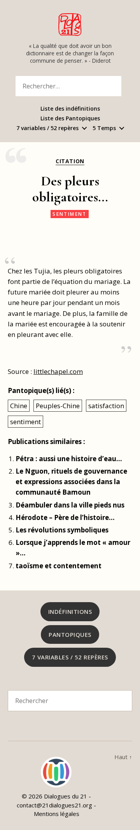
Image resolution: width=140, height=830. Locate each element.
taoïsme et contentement (59, 565)
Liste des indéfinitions (70, 109)
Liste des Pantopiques (70, 118)
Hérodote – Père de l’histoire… (65, 517)
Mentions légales (56, 814)
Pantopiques (70, 634)
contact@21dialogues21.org (54, 805)
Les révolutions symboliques (62, 529)
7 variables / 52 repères (47, 128)
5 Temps (104, 128)
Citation (70, 161)
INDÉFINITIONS (70, 611)
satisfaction (106, 405)
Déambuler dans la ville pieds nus (70, 504)
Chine (18, 405)
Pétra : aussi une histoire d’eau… (69, 458)
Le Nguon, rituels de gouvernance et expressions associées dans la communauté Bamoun (71, 482)
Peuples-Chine (58, 405)
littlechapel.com (58, 371)
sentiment (69, 214)
